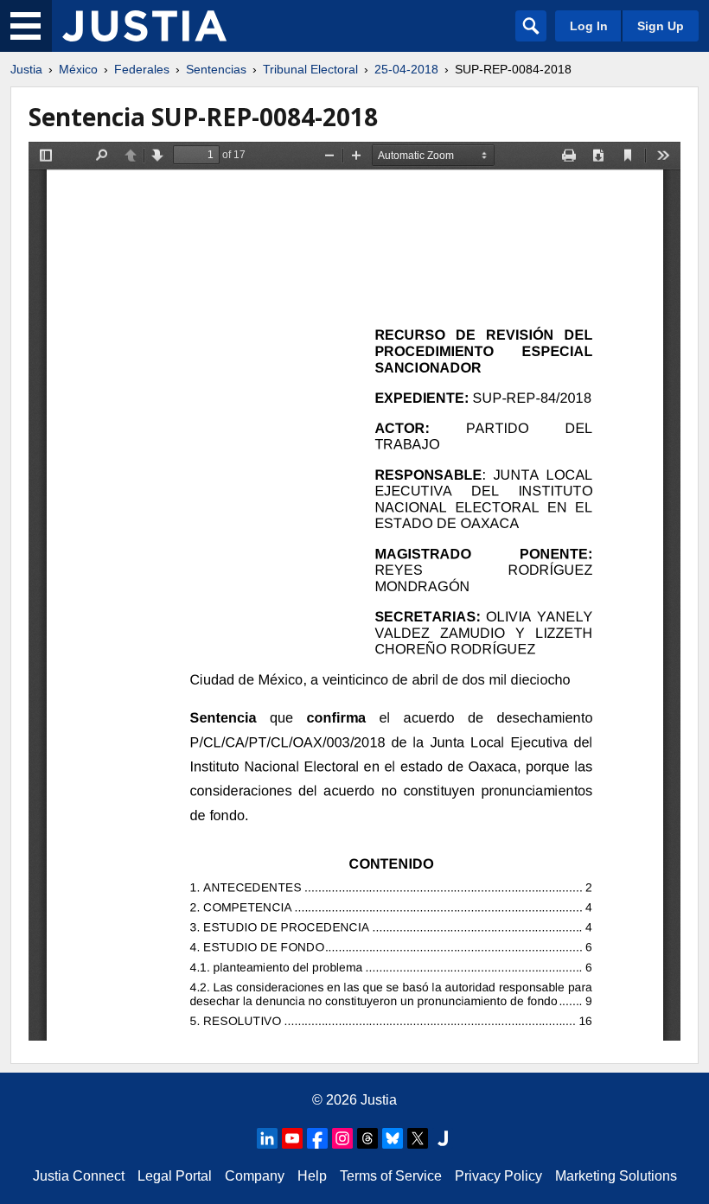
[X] (417, 1138)
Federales (141, 69)
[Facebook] (317, 1138)
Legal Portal (174, 1176)
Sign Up (660, 26)
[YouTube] (292, 1138)
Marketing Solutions (616, 1176)
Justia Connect (79, 1176)
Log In (589, 26)
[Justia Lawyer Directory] (442, 1138)
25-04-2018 (406, 69)
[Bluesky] (392, 1138)
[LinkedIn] (267, 1138)
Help (312, 1176)
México (78, 69)
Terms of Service (391, 1176)
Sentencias (216, 69)
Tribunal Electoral (310, 69)
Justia (26, 69)
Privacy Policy (498, 1176)
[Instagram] (342, 1138)
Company (254, 1176)
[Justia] (144, 25)
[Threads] (367, 1138)
